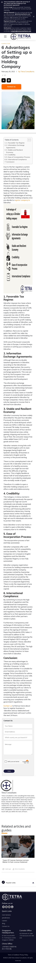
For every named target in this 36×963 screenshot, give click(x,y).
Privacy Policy (24, 955)
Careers (4, 921)
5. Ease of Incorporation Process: (18, 157)
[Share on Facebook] (4, 80)
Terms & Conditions (13, 955)
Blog (3, 923)
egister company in (22, 200)
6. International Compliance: (16, 159)
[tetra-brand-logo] (17, 36)
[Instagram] (6, 907)
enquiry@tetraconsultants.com (21, 31)
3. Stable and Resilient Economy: (14, 151)
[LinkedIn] (12, 907)
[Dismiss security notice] (34, 16)
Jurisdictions (6, 918)
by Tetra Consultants (26, 71)
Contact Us (11, 87)
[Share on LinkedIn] (9, 80)
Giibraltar (6, 43)
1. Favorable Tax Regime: (15, 143)
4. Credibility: (11, 155)
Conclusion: (10, 162)
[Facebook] (3, 907)
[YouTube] (9, 907)
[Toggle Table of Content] (28, 140)
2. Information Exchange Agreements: (15, 146)
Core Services (6, 915)
